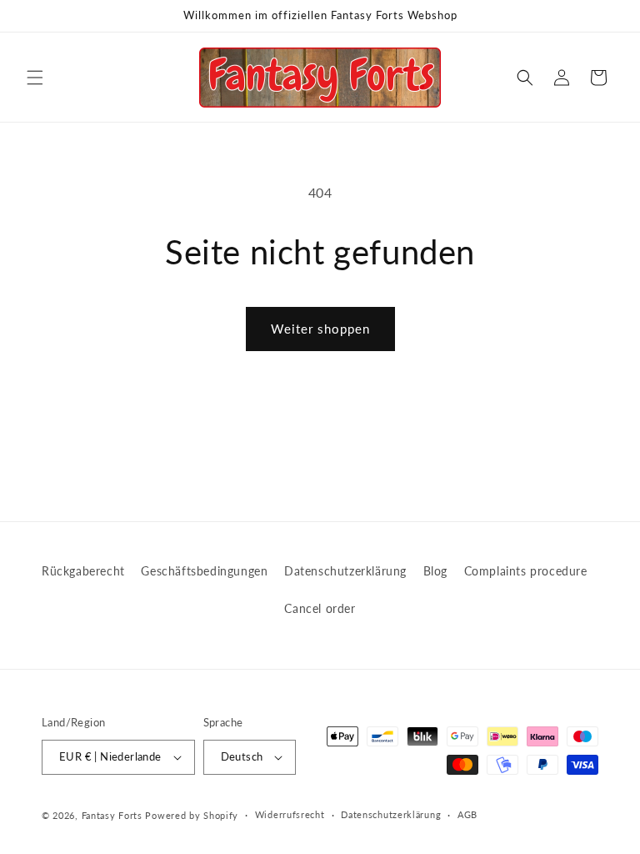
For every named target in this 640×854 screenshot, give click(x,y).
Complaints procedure (526, 571)
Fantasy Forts (112, 815)
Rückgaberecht (83, 571)
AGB (468, 814)
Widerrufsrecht (290, 814)
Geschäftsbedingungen (204, 571)
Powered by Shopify (191, 815)
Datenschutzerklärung (345, 571)
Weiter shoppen (320, 328)
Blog (435, 571)
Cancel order (319, 608)
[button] (35, 77)
